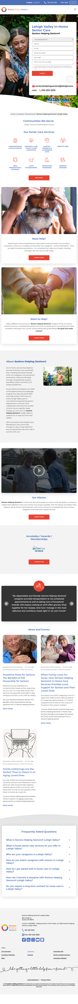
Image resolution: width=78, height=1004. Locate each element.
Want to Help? (39, 319)
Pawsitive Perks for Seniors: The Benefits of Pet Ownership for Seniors (19, 680)
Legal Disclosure (33, 983)
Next (71, 605)
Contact (30, 958)
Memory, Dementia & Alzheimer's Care (47, 149)
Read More (8, 712)
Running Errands (63, 167)
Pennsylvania (30, 114)
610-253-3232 (52, 2)
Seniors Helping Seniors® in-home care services (18, 672)
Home (13, 114)
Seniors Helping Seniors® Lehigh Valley (35, 920)
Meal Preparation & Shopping (15, 167)
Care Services (6, 954)
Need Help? (39, 238)
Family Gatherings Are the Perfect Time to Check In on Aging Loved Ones (19, 775)
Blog (3, 961)
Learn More (39, 257)
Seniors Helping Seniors (25, 708)
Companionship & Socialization (15, 147)
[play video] (39, 470)
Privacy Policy (46, 983)
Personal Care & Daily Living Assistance (31, 148)
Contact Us (39, 562)
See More (39, 177)
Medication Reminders (47, 167)
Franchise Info (58, 954)
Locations (20, 114)
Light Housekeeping (31, 167)
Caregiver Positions (8, 958)
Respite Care (63, 146)
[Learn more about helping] (39, 290)
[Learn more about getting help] (39, 210)
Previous (6, 605)
